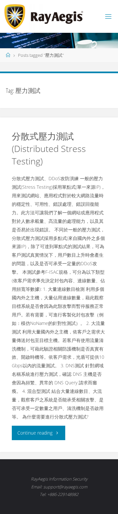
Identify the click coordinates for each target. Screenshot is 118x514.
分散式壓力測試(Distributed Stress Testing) (49, 148)
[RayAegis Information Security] (43, 16)
